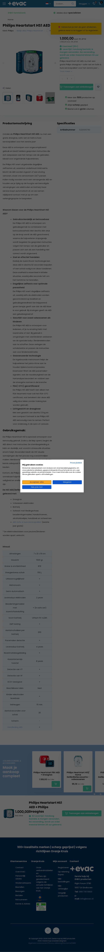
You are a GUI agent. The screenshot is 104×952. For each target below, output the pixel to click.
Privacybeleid (76, 463)
